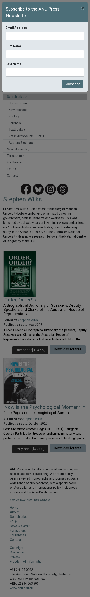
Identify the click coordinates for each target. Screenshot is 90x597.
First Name (14, 46)
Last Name (13, 64)
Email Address (16, 28)
